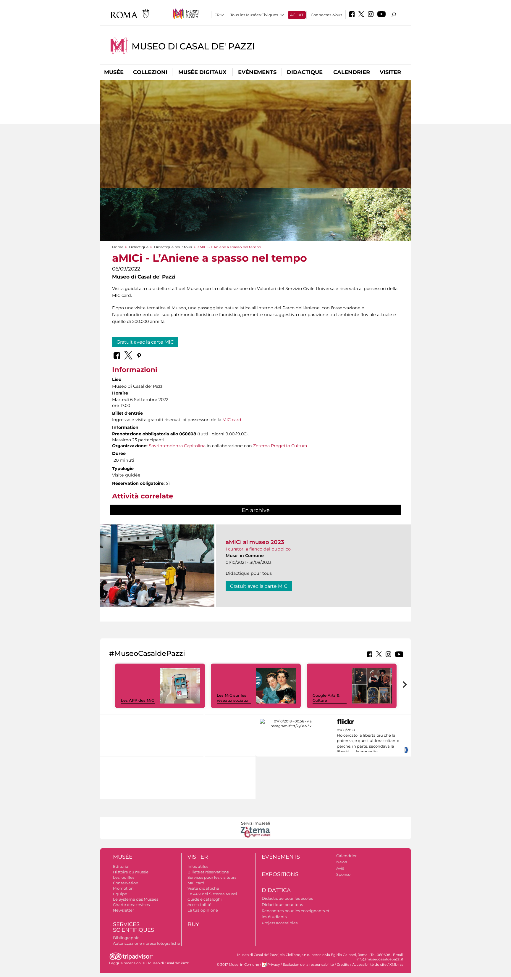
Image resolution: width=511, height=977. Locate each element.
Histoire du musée (130, 872)
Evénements (257, 72)
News (341, 861)
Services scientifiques (133, 927)
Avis (340, 868)
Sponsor (344, 874)
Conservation (125, 883)
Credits (343, 964)
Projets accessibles (279, 922)
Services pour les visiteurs (211, 877)
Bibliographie (126, 937)
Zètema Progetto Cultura (280, 445)
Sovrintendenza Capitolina (177, 445)
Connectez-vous (326, 14)
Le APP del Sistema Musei (212, 893)
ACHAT (296, 14)
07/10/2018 (368, 741)
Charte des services (131, 904)
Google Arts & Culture (326, 698)
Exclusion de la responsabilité (308, 964)
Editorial (121, 866)
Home (117, 247)
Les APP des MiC (137, 700)
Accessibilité (199, 904)
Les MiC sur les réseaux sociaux (232, 698)
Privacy (273, 964)
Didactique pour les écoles (287, 898)
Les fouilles (123, 877)
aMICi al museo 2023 (255, 542)
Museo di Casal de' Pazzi (193, 46)
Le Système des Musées (135, 899)
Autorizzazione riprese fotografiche (146, 943)
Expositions (280, 874)
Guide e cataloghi (204, 899)
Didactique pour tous (173, 247)
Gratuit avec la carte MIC (145, 342)
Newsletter (123, 910)
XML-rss (396, 964)
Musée (114, 72)
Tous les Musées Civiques (254, 14)
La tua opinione (202, 910)
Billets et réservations (208, 872)
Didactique (305, 72)
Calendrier (351, 72)
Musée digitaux (202, 72)
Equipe (120, 893)
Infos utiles (197, 866)
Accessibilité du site (369, 964)
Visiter (390, 72)
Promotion (123, 888)
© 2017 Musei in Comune (238, 964)
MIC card (231, 419)
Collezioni (150, 72)
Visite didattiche (203, 888)
